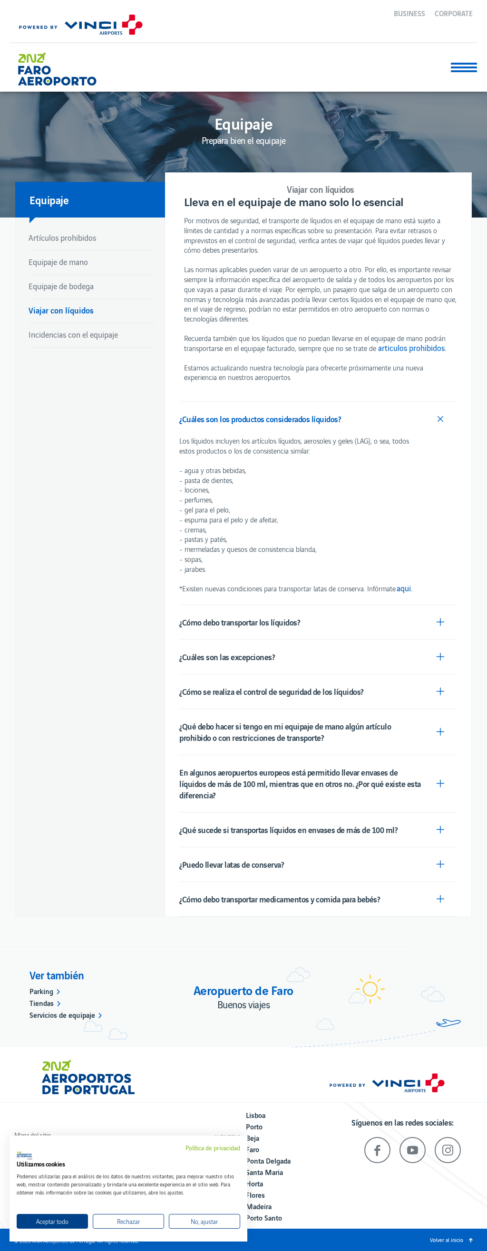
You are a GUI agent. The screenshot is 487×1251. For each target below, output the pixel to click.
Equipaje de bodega (61, 286)
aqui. (405, 588)
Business (409, 13)
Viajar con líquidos (61, 310)
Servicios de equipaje (62, 1014)
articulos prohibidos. (412, 347)
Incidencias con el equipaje (73, 334)
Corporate (454, 13)
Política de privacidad (212, 1148)
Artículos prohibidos (62, 237)
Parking (41, 991)
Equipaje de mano (58, 261)
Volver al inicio (446, 1239)
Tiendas (41, 1002)
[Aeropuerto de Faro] (64, 65)
